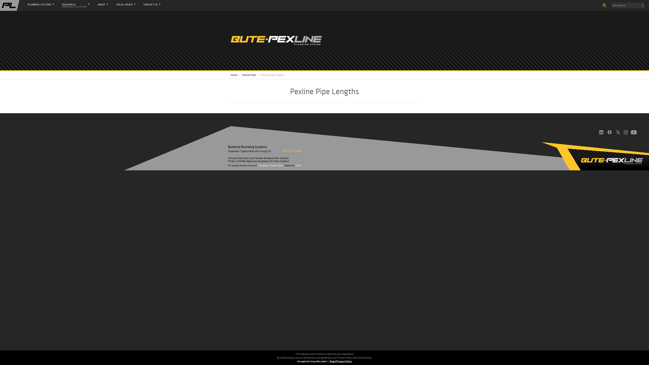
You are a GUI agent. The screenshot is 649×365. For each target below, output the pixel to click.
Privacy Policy (276, 165)
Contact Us (150, 4)
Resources (74, 5)
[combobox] (628, 5)
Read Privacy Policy (341, 361)
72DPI (298, 165)
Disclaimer (264, 165)
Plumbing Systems (39, 4)
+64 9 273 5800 (292, 151)
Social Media (124, 4)
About (101, 4)
